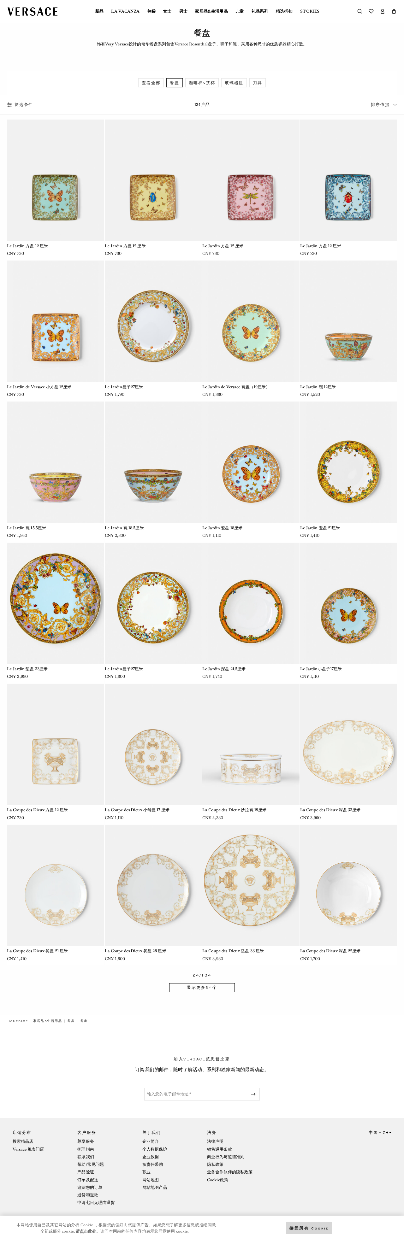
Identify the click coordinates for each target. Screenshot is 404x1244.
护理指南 (85, 1149)
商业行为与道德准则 (225, 1156)
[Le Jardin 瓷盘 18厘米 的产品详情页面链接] (251, 462)
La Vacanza (125, 11)
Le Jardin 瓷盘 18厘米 (222, 528)
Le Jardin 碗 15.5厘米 (26, 528)
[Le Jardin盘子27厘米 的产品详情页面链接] (153, 321)
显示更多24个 (202, 987)
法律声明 (215, 1141)
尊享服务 (85, 1141)
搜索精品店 (23, 1141)
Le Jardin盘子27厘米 (124, 387)
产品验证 (85, 1172)
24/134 (202, 975)
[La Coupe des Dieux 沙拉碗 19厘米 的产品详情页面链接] (251, 744)
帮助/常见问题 (90, 1164)
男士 (183, 11)
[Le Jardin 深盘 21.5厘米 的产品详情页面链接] (251, 603)
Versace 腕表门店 (28, 1149)
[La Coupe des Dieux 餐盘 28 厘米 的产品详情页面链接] (153, 885)
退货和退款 (87, 1195)
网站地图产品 (154, 1187)
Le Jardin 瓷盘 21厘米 (320, 528)
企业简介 (150, 1141)
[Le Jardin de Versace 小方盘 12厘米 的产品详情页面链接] (55, 321)
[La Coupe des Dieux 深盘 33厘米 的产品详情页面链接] (348, 744)
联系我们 (85, 1156)
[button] (393, 11)
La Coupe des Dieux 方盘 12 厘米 (37, 810)
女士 (167, 11)
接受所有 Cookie (309, 1228)
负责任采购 (152, 1164)
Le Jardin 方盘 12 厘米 (27, 246)
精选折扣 (284, 11)
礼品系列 (260, 11)
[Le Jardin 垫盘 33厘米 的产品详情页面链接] (55, 603)
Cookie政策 (217, 1179)
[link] (18, 1021)
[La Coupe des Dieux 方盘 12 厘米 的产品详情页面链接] (55, 744)
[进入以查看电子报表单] (254, 1094)
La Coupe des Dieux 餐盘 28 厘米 (135, 951)
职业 (146, 1172)
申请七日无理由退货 (96, 1202)
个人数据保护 (154, 1149)
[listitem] (151, 82)
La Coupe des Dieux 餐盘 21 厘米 (37, 951)
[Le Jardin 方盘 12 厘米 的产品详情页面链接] (55, 180)
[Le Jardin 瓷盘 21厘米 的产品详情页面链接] (348, 462)
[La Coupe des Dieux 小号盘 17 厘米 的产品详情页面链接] (153, 744)
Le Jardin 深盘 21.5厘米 (224, 669)
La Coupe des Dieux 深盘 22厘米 (330, 951)
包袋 (151, 11)
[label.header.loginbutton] (382, 11)
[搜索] (359, 11)
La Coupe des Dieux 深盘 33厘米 (330, 810)
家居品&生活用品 (211, 11)
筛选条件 (24, 105)
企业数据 (150, 1156)
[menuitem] (99, 11)
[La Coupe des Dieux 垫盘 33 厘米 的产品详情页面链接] (251, 885)
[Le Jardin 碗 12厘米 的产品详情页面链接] (348, 321)
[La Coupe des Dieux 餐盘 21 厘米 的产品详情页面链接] (55, 885)
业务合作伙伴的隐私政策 (229, 1172)
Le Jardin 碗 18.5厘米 (124, 528)
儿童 (239, 11)
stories (309, 11)
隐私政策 (215, 1164)
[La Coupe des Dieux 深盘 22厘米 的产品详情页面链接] (348, 885)
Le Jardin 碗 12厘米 (318, 387)
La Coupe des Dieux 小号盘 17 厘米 (137, 810)
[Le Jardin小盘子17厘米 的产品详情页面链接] (348, 603)
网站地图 (150, 1179)
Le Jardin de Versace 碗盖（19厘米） (236, 387)
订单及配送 (87, 1179)
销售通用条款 (219, 1149)
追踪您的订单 (89, 1187)
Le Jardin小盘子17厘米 (321, 669)
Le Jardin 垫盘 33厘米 (27, 669)
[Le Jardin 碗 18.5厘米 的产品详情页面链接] (153, 462)
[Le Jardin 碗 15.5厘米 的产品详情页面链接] (55, 462)
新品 (99, 11)
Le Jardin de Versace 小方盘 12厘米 (39, 387)
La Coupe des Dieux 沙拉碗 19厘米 (234, 810)
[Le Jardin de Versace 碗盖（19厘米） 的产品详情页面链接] (251, 321)
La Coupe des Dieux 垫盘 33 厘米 (233, 951)
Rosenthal (198, 44)
